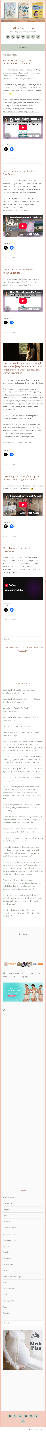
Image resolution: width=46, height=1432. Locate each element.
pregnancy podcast (10, 1264)
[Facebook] (8, 37)
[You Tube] (23, 37)
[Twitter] (28, 37)
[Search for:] (23, 639)
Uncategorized (8, 1301)
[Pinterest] (33, 37)
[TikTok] (38, 37)
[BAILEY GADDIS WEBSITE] (15, 1416)
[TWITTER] (31, 1416)
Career (5, 1215)
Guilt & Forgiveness (10, 1234)
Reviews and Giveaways (12, 1276)
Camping (6, 1209)
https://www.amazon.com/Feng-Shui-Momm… (21, 111)
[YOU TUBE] (26, 1416)
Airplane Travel (8, 1197)
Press (5, 1270)
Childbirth (6, 1221)
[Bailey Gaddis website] (13, 37)
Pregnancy (7, 1258)
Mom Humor (7, 1246)
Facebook (23, 934)
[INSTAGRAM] (20, 1416)
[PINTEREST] (36, 1416)
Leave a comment (9, 159)
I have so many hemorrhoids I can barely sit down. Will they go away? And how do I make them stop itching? (21, 807)
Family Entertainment (11, 1227)
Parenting (6, 1252)
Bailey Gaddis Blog (23, 28)
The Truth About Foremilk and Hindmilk (17, 726)
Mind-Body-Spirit (9, 1240)
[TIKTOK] (23, 1421)
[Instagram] (18, 37)
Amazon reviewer (14, 486)
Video (5, 1307)
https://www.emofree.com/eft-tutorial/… (19, 79)
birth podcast (8, 1203)
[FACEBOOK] (10, 1416)
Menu (24, 47)
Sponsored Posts (9, 1288)
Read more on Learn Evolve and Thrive (18, 442)
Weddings (6, 1313)
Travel (5, 1295)
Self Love (6, 1282)
